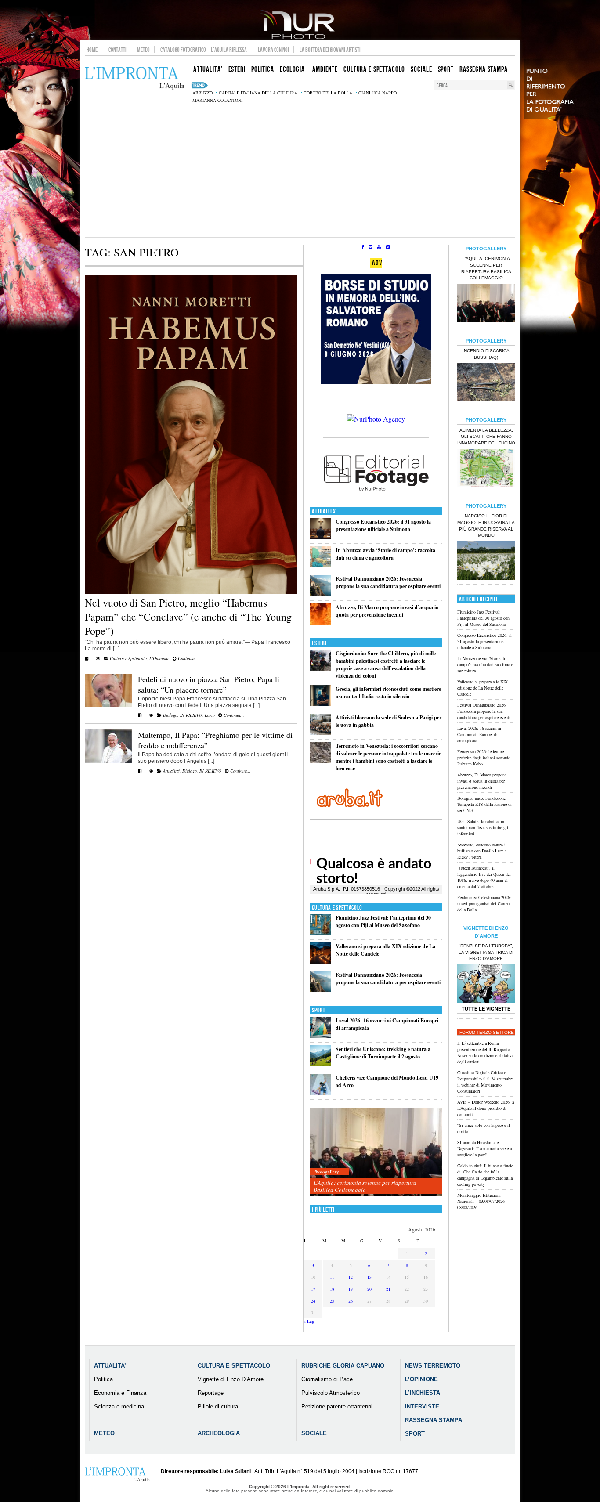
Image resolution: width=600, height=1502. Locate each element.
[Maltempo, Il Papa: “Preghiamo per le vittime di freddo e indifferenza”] (108, 761)
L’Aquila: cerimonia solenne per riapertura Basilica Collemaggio (365, 1186)
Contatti (117, 49)
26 (350, 1301)
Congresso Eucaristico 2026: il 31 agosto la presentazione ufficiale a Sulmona (383, 525)
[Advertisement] (300, 171)
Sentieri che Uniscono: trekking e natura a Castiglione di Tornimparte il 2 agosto (383, 1052)
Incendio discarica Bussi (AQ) (486, 354)
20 (369, 1289)
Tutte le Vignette (486, 1008)
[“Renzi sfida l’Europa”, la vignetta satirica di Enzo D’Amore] (486, 984)
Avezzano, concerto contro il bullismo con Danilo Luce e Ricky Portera (482, 850)
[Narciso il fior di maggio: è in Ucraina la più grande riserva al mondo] (486, 561)
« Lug (309, 1321)
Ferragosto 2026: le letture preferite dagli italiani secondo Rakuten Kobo (483, 757)
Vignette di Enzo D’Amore (231, 1379)
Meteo (143, 49)
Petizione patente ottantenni (336, 1406)
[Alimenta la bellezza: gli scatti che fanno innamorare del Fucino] (486, 469)
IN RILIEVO (191, 715)
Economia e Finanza (120, 1393)
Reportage (211, 1393)
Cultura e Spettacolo (128, 658)
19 (350, 1289)
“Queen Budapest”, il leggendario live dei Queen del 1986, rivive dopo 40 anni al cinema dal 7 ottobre (484, 877)
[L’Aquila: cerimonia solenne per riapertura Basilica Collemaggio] (376, 1152)
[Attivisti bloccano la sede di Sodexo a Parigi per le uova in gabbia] (320, 733)
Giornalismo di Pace (327, 1379)
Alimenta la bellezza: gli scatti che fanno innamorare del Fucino (486, 437)
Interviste (422, 1406)
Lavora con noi (273, 49)
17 (313, 1289)
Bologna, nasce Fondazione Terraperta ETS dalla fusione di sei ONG (484, 804)
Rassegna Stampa (433, 1420)
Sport (318, 1010)
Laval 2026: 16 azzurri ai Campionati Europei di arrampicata (479, 734)
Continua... (188, 658)
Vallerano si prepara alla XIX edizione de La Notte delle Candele (482, 688)
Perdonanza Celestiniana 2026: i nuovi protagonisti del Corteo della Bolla (485, 903)
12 (350, 1277)
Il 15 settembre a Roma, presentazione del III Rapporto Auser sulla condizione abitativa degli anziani (485, 1052)
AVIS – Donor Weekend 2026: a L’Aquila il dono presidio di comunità (485, 1108)
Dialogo (170, 715)
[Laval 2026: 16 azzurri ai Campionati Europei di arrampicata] (320, 1036)
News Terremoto (432, 1365)
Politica (103, 1379)
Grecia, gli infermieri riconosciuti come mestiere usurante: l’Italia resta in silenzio (388, 692)
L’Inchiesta (422, 1393)
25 (332, 1301)
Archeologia (219, 1433)
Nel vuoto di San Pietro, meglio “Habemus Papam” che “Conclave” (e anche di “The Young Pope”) (188, 617)
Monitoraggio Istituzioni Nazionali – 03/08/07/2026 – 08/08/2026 (482, 1201)
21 (388, 1289)
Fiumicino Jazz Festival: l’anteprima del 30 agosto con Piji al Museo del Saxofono (383, 921)
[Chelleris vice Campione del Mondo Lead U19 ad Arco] (320, 1093)
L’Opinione (421, 1379)
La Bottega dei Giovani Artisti (330, 49)
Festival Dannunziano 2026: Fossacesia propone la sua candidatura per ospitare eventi (388, 582)
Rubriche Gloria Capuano (342, 1365)
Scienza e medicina (119, 1406)
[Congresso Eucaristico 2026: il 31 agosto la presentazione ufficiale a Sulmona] (320, 537)
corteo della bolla (328, 93)
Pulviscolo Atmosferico (330, 1393)
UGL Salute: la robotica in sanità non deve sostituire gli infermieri (482, 827)
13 (369, 1277)
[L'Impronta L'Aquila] (134, 78)
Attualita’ (110, 1365)
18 (332, 1289)
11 (332, 1277)
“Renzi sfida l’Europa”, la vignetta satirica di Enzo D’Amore (486, 952)
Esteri (319, 643)
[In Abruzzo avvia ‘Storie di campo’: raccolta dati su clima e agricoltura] (320, 565)
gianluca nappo (377, 93)
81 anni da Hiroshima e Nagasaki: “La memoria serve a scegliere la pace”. (484, 1148)
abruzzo (202, 93)
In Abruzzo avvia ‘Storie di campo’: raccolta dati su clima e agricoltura (385, 553)
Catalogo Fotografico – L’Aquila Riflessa (203, 49)
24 (313, 1301)
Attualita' (171, 771)
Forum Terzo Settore (486, 1032)
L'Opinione (159, 658)
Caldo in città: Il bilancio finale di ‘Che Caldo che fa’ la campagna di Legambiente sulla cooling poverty (485, 1175)
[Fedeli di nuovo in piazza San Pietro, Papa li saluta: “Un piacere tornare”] (108, 705)
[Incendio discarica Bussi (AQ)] (486, 383)
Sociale (314, 1433)
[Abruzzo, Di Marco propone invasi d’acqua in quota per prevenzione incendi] (320, 622)
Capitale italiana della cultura (258, 93)
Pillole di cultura (218, 1406)
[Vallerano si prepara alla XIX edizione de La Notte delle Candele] (320, 961)
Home (92, 49)
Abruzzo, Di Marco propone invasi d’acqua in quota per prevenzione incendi (387, 610)
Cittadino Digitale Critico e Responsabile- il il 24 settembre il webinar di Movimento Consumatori (485, 1081)
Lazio (210, 715)
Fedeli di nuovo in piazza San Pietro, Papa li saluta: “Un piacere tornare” (208, 684)
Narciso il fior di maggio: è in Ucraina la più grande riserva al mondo (486, 525)
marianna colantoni (217, 100)
